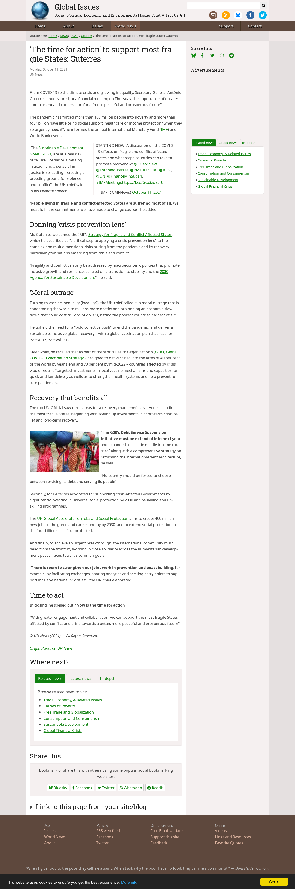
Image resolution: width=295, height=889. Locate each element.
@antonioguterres (112, 169)
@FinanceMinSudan (124, 176)
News (64, 36)
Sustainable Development (66, 724)
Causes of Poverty (59, 705)
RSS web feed (108, 830)
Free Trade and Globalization (69, 712)
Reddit (157, 787)
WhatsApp (132, 787)
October (86, 36)
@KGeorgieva (146, 164)
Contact (255, 26)
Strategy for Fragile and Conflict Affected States (130, 234)
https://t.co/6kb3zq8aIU (143, 182)
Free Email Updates (167, 830)
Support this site (164, 836)
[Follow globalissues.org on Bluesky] (238, 15)
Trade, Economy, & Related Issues (73, 699)
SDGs (46, 154)
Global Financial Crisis (63, 730)
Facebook (83, 787)
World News (125, 26)
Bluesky (60, 787)
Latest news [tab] (80, 678)
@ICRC (165, 169)
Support (226, 26)
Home (40, 26)
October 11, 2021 (147, 192)
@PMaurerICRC (143, 169)
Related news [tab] (50, 678)
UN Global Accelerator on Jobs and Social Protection (82, 518)
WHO (159, 351)
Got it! (274, 882)
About (68, 26)
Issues (97, 26)
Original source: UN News (51, 648)
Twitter (108, 787)
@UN (100, 176)
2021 (74, 36)
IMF (164, 129)
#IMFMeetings (109, 182)
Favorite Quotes (229, 842)
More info (129, 882)
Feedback (158, 842)
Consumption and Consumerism (72, 718)
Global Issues (77, 7)
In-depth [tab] (107, 678)
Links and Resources (233, 836)
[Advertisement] (227, 102)
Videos (221, 830)
